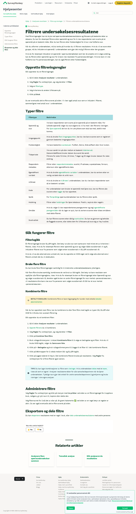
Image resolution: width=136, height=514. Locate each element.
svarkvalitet (79, 218)
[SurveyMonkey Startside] (13, 3)
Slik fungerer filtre (11, 40)
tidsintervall (87, 150)
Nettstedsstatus (85, 480)
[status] (69, 300)
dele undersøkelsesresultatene (82, 415)
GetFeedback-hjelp (64, 482)
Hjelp (27, 21)
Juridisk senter (107, 480)
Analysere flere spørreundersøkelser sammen (40, 458)
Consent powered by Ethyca (123, 512)
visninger (71, 368)
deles (94, 368)
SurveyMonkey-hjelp (64, 480)
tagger (60, 192)
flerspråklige (55, 197)
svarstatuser (66, 145)
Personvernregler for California (111, 487)
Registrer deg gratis (123, 3)
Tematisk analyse (67, 456)
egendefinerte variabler (68, 172)
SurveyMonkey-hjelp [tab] (9, 14)
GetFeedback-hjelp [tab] (37, 14)
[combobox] (19, 479)
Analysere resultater (39, 21)
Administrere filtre (11, 44)
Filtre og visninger (56, 21)
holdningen (60, 202)
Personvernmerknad (119, 501)
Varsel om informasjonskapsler (112, 485)
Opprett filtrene (35, 328)
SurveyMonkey (40, 480)
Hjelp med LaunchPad (65, 485)
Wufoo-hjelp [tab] (23, 14)
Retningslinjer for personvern (111, 482)
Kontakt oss (84, 485)
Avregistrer (83, 482)
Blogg (38, 487)
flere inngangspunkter (67, 137)
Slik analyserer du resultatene (95, 457)
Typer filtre (8, 36)
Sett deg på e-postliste (87, 487)
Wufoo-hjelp (62, 496)
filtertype (39, 86)
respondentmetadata (64, 164)
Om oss (38, 482)
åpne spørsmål (55, 128)
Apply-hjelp (61, 499)
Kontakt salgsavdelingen (98, 3)
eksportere (35, 415)
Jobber (38, 485)
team (105, 368)
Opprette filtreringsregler (10, 32)
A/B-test (64, 180)
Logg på (110, 3)
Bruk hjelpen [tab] (50, 14)
